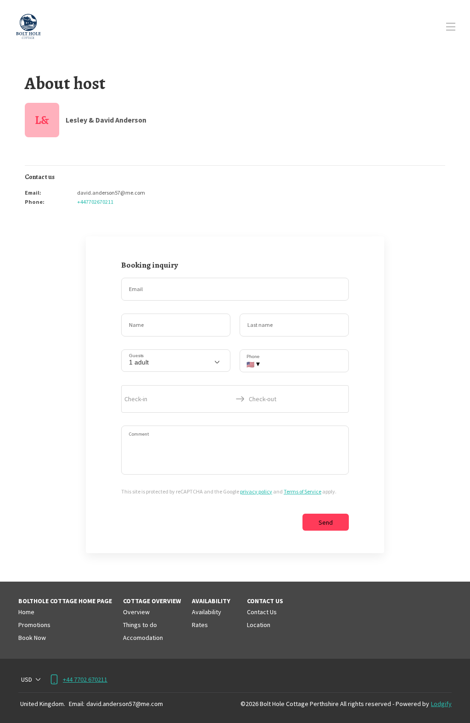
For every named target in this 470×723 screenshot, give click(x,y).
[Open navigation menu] (450, 26)
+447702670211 (95, 201)
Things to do (140, 625)
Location (258, 625)
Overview (136, 612)
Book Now (32, 637)
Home (26, 612)
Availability (206, 612)
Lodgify (441, 704)
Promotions (34, 625)
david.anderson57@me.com (124, 704)
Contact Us (262, 612)
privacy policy (256, 491)
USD (26, 679)
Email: (76, 704)
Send (326, 522)
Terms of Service (302, 491)
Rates (200, 625)
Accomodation (143, 637)
